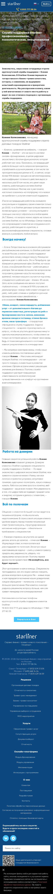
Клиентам (26, 785)
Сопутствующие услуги (26, 734)
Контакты (26, 801)
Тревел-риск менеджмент (25, 695)
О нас (26, 779)
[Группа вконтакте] (6, 838)
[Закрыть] (3, 870)
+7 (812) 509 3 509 (35, 668)
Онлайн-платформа (26, 751)
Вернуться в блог (26, 619)
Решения (26, 679)
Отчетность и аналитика (25, 690)
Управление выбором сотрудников (25, 711)
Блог (6, 16)
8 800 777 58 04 (28, 9)
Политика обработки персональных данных (26, 806)
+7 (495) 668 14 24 (30, 671)
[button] (3, 4)
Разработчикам (26, 796)
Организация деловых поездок (25, 685)
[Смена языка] (36, 4)
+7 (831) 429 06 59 (36, 674)
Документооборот (26, 739)
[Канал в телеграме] (13, 838)
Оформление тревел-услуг (26, 729)
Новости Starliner (20, 16)
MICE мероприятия (25, 716)
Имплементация (25, 767)
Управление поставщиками (25, 706)
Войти (46, 4)
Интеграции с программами (25, 773)
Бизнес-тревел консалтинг (25, 701)
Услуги (26, 723)
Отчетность (26, 744)
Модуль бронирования (25, 757)
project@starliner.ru (26, 652)
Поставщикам (26, 790)
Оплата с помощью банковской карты (26, 818)
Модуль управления (25, 762)
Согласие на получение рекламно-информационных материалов (26, 811)
